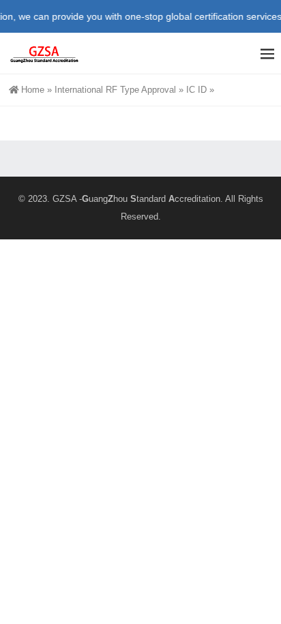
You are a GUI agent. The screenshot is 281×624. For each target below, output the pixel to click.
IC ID (196, 90)
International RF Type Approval (115, 90)
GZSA (64, 199)
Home (32, 90)
